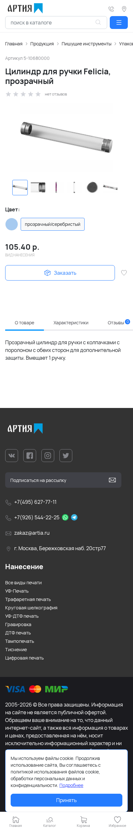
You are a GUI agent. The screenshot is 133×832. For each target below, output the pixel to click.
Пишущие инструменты (86, 44)
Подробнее (71, 785)
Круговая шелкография (31, 608)
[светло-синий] (11, 224)
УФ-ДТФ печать (22, 616)
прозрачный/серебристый (52, 224)
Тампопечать (19, 641)
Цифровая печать (24, 658)
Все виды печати (23, 582)
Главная (14, 44)
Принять (66, 800)
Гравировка (18, 624)
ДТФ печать (18, 633)
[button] (119, 22)
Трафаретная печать (28, 599)
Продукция (42, 44)
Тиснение (16, 649)
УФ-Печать (17, 591)
